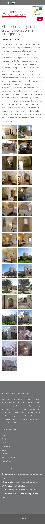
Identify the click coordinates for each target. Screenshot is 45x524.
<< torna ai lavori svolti (10, 40)
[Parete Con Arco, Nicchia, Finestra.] (25, 247)
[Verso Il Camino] (9, 185)
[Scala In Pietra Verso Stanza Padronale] (25, 231)
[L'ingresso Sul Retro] (25, 293)
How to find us (7, 461)
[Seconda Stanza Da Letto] (9, 216)
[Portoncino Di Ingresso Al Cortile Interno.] (25, 138)
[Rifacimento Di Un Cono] (25, 340)
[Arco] (25, 216)
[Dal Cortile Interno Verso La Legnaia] (25, 309)
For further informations (10, 465)
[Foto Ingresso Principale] (9, 340)
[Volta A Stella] (9, 262)
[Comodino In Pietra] (9, 231)
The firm (5, 439)
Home (4, 435)
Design (4, 450)
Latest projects (7, 446)
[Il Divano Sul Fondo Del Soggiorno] (25, 169)
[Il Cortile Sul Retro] (9, 293)
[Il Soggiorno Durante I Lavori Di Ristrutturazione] (25, 355)
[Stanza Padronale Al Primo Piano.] (9, 247)
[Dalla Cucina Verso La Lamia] (9, 169)
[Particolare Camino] (25, 185)
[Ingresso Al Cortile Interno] (9, 309)
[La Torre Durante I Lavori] (9, 371)
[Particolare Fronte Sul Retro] (25, 278)
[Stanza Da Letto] (25, 200)
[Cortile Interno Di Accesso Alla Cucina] (9, 154)
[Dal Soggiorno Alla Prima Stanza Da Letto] (9, 200)
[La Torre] (9, 278)
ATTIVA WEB (24, 519)
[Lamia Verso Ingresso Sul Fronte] (9, 138)
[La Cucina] (25, 154)
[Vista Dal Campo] (25, 262)
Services (5, 443)
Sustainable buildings (9, 457)
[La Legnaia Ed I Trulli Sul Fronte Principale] (9, 324)
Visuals (4, 454)
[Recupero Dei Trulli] (9, 355)
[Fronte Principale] (25, 324)
